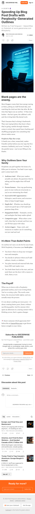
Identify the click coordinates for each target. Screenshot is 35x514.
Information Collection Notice (21, 359)
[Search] (32, 417)
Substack (8, 510)
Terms (12, 500)
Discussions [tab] (15, 417)
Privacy (29, 499)
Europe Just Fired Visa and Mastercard (12, 423)
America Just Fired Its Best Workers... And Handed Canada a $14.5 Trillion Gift (12, 440)
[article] (17, 427)
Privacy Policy (17, 361)
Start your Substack (12, 505)
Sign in (31, 2)
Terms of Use (26, 357)
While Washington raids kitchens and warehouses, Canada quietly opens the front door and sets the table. (12, 446)
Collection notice (20, 500)
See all (5, 474)
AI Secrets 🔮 (6, 8)
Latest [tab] (8, 417)
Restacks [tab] (14, 388)
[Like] (3, 40)
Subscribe (24, 2)
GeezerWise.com (16, 323)
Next (28, 375)
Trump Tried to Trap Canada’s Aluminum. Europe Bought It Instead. (13, 458)
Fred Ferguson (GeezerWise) (14, 34)
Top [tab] (4, 417)
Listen (31, 35)
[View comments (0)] (8, 40)
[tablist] (9, 388)
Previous (7, 375)
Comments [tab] (6, 388)
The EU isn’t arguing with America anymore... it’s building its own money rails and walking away (12, 428)
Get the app (27, 505)
